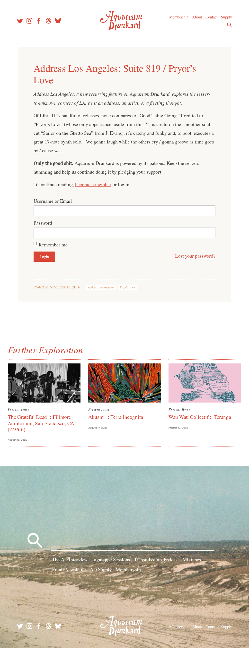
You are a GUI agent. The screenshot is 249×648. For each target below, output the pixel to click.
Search (229, 25)
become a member (93, 184)
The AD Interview (70, 559)
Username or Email (53, 201)
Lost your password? (195, 255)
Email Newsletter (69, 569)
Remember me (53, 244)
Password (43, 222)
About (197, 16)
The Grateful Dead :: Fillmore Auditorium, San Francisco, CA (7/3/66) (41, 423)
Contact (211, 16)
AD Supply (101, 569)
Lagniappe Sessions (110, 559)
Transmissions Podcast (156, 559)
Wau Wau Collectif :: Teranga (200, 416)
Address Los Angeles (101, 287)
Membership (178, 16)
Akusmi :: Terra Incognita (115, 416)
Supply (226, 16)
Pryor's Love (127, 287)
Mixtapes (192, 559)
